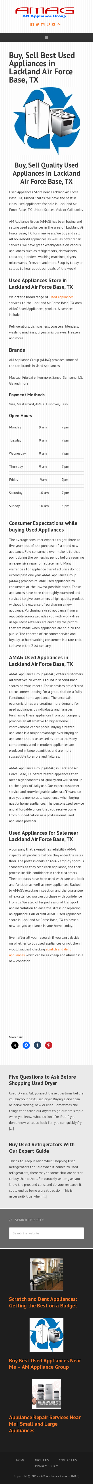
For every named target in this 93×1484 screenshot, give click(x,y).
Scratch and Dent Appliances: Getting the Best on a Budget (43, 1302)
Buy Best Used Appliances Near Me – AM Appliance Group (45, 1364)
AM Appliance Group (46, 11)
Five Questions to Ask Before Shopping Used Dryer (42, 1080)
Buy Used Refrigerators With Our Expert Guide (41, 1147)
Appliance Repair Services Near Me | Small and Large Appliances (45, 1424)
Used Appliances (61, 297)
